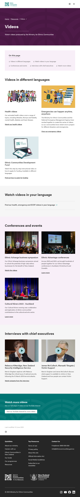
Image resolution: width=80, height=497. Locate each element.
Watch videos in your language (45, 61)
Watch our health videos (13, 124)
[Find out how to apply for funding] (22, 147)
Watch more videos (64, 66)
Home (7, 19)
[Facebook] (69, 492)
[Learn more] (58, 242)
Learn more (45, 273)
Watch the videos (11, 270)
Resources (14, 19)
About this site (33, 453)
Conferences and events (19, 66)
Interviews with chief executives (42, 66)
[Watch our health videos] (22, 96)
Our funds (8, 458)
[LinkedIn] (73, 492)
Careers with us (10, 449)
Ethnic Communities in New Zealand (13, 453)
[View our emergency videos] (58, 96)
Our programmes (11, 461)
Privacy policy (33, 449)
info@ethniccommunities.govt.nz (63, 449)
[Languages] (69, 4)
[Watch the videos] (22, 242)
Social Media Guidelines (36, 460)
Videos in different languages (20, 61)
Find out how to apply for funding (16, 178)
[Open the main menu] (74, 4)
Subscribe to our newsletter (34, 464)
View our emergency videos (51, 131)
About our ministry (11, 445)
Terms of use (32, 446)
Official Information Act (36, 456)
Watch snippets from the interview (17, 381)
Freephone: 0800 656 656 (60, 445)
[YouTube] (65, 492)
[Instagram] (61, 492)
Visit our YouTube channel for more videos (21, 411)
